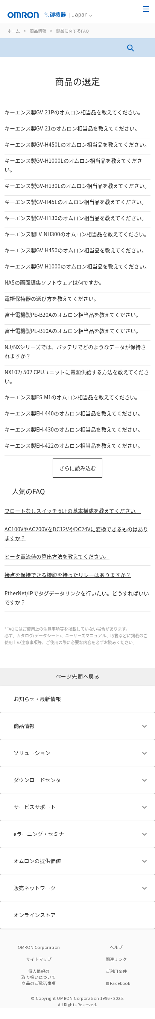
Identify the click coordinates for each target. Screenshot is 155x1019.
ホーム (14, 31)
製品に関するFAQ (72, 31)
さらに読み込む (77, 468)
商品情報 (38, 31)
